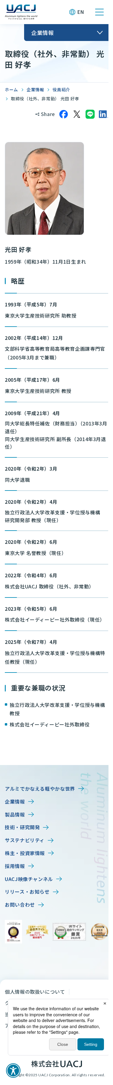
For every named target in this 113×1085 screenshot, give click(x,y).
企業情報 (35, 89)
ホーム (11, 89)
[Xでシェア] (77, 114)
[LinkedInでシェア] (103, 114)
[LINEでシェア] (90, 114)
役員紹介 (61, 89)
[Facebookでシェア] (63, 114)
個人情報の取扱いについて (35, 991)
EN (80, 11)
